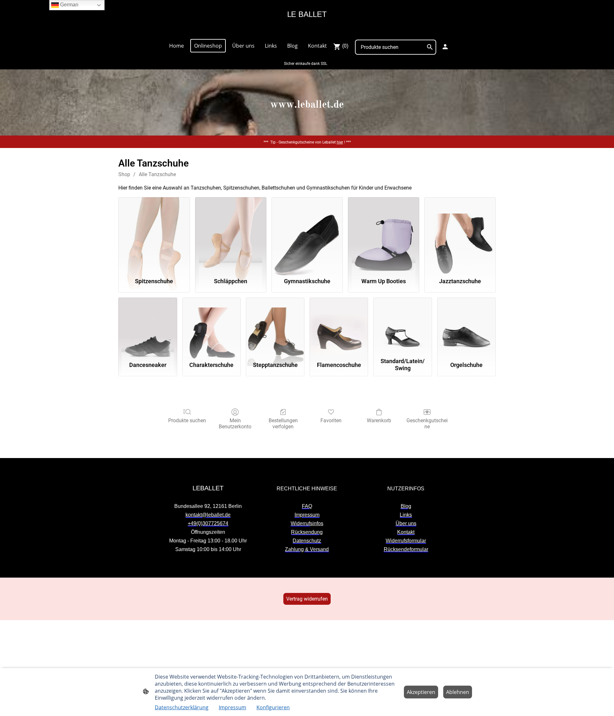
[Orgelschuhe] (466, 326)
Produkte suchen (187, 420)
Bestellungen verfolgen (283, 423)
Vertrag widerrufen (307, 599)
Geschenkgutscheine (427, 423)
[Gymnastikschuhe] (307, 234)
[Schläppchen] (230, 234)
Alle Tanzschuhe (157, 174)
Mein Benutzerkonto (235, 423)
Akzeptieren (421, 692)
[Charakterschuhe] (211, 326)
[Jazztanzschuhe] (460, 234)
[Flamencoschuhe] (339, 326)
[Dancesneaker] (147, 326)
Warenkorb (379, 420)
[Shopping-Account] (445, 47)
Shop (124, 174)
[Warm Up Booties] (383, 234)
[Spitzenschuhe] (154, 234)
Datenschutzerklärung (182, 707)
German (68, 4)
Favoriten (331, 420)
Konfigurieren (273, 707)
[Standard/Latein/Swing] (402, 326)
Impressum (232, 707)
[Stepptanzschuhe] (275, 326)
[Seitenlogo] (307, 31)
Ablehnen (457, 692)
